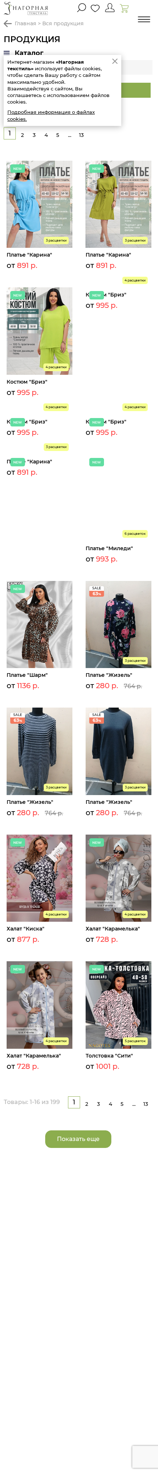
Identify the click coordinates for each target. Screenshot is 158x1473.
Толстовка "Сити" (109, 1055)
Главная (25, 23)
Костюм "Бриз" (27, 381)
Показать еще (78, 1138)
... (69, 135)
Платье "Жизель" (109, 675)
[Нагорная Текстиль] (26, 8)
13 (81, 135)
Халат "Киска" (25, 928)
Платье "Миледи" (109, 548)
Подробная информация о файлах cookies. (51, 115)
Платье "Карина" (29, 254)
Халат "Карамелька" (113, 928)
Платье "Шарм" (27, 675)
